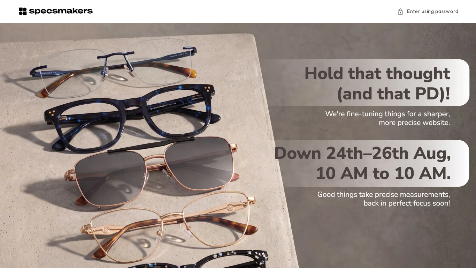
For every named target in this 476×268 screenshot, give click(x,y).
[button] (428, 11)
